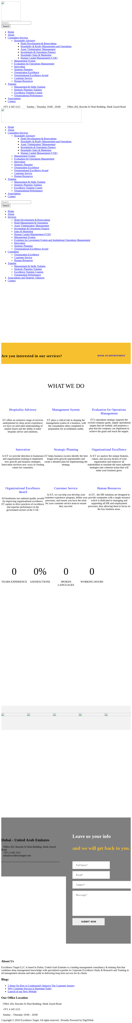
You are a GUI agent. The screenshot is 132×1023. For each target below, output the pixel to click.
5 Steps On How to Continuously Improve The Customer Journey (41, 985)
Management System (24, 60)
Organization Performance (27, 274)
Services (12, 217)
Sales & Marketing (23, 231)
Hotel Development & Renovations (39, 43)
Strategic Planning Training (28, 89)
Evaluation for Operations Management (34, 63)
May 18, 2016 (22, 687)
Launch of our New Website (28, 682)
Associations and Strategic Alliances (26, 277)
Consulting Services (18, 37)
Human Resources (23, 81)
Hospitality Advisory (24, 40)
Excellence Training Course (28, 92)
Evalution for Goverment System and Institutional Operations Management (52, 240)
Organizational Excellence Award (31, 75)
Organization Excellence (26, 72)
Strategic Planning (23, 69)
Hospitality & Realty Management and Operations (46, 46)
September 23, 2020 (26, 649)
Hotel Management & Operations (31, 222)
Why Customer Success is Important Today (36, 663)
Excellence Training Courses (28, 272)
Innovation (19, 66)
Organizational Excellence (109, 449)
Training (12, 84)
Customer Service (23, 78)
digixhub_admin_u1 (27, 652)
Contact (12, 101)
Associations (14, 98)
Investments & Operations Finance (38, 52)
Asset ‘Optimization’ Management (38, 49)
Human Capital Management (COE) (39, 58)
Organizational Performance (28, 95)
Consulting (13, 251)
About (11, 34)
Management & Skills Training (29, 86)
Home (11, 32)
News (46, 652)
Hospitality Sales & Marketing (36, 55)
